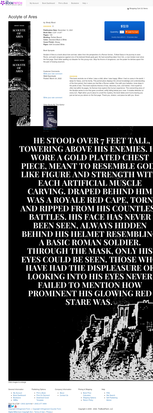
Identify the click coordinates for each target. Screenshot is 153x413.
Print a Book (63, 3)
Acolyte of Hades (49, 129)
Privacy (49, 412)
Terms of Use (39, 412)
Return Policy (88, 400)
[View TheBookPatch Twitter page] (12, 406)
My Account (34, 3)
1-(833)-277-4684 (40, 403)
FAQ (108, 393)
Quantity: (114, 32)
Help (84, 3)
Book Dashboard (48, 3)
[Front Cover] (19, 73)
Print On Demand (43, 395)
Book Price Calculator (87, 394)
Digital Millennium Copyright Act (20, 412)
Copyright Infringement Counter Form (47, 409)
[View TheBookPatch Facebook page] (9, 406)
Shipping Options (89, 397)
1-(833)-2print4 (25, 403)
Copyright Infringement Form (19, 409)
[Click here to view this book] (50, 117)
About (62, 393)
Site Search (110, 395)
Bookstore (75, 3)
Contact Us (64, 395)
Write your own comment (52, 73)
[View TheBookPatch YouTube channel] (15, 406)
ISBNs (15, 400)
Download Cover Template (42, 398)
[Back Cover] (19, 108)
